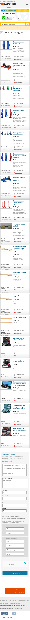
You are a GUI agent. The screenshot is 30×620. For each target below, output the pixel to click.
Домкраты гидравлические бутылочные (17, 88)
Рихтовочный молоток (19, 317)
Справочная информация (6, 608)
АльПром (3, 353)
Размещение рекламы (19, 605)
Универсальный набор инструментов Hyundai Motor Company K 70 (19, 406)
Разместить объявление (10, 10)
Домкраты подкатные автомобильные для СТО (19, 65)
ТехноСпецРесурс (5, 56)
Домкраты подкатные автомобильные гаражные (19, 179)
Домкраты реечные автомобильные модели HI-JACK (18, 202)
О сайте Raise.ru (18, 608)
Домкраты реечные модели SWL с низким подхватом (19, 155)
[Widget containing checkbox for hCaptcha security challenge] (15, 564)
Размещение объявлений (6, 605)
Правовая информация (15, 603)
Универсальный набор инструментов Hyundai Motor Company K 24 (19, 383)
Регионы (6, 603)
